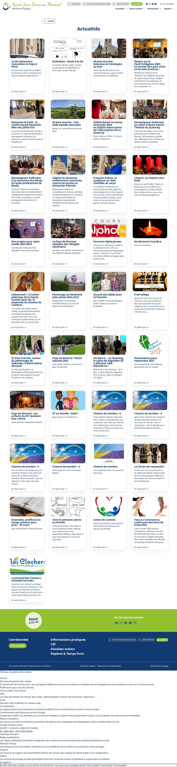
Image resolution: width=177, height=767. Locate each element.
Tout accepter (6, 690)
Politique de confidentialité (109, 666)
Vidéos (3, 756)
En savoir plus (7, 731)
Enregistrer (5, 762)
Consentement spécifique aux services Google (22, 712)
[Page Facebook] (147, 4)
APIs (2, 694)
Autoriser (4, 734)
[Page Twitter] (150, 4)
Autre (3, 700)
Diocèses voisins (63, 649)
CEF (53, 644)
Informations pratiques (68, 639)
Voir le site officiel (24, 731)
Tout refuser (20, 690)
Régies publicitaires (9, 737)
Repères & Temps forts (67, 653)
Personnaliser (120, 765)
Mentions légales (87, 666)
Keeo (166, 666)
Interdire (14, 734)
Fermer (3, 678)
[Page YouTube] (155, 4)
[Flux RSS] (135, 623)
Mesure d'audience (9, 718)
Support (4, 750)
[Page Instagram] (152, 4)
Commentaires (7, 706)
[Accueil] (7, 6)
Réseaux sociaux (8, 743)
